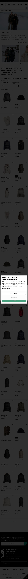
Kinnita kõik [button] (14, 297)
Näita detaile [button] (14, 293)
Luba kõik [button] (14, 300)
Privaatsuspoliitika (6, 288)
